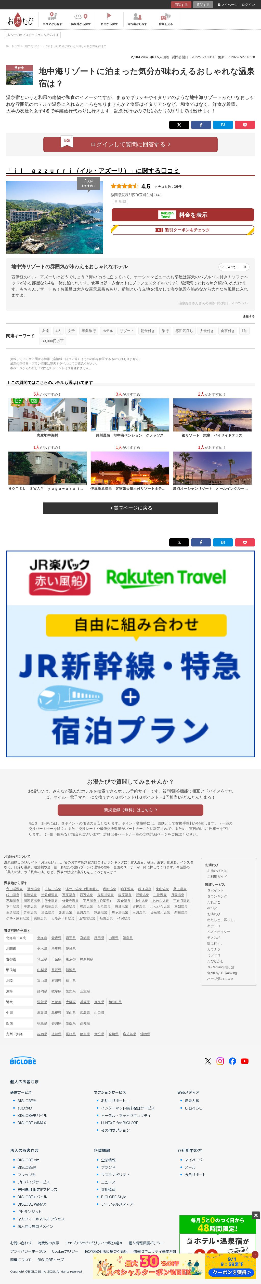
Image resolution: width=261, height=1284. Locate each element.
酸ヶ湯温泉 (120, 912)
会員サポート (195, 1174)
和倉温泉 (123, 901)
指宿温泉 (123, 918)
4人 (58, 331)
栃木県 (42, 948)
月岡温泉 (177, 895)
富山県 (42, 981)
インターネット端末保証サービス (128, 1107)
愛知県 (71, 991)
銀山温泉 (12, 895)
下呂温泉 (12, 906)
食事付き (228, 331)
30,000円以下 (53, 341)
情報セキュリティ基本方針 (155, 1251)
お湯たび (213, 914)
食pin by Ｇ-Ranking (222, 973)
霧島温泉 (100, 912)
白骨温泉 (160, 895)
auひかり (25, 1107)
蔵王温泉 (180, 889)
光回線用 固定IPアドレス (37, 1189)
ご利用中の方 (189, 1150)
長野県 (56, 970)
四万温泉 (86, 895)
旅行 (165, 331)
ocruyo (212, 908)
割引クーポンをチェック (187, 230)
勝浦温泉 (121, 906)
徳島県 (42, 1023)
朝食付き (148, 331)
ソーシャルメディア (117, 1204)
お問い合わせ (21, 1242)
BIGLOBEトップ (51, 1259)
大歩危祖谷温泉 (62, 918)
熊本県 (85, 1034)
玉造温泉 (12, 912)
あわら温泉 (160, 901)
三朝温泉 (181, 906)
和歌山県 (115, 1002)
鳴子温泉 (127, 889)
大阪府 (71, 1002)
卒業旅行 (89, 331)
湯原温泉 (48, 912)
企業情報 (102, 1150)
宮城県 (85, 938)
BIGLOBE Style (113, 1196)
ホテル (107, 331)
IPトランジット (30, 1211)
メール (190, 1167)
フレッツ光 (26, 1174)
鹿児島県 (129, 1034)
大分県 (99, 1034)
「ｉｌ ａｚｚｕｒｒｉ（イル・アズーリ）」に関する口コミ (93, 170)
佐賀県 (56, 1034)
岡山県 (71, 1013)
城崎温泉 (68, 906)
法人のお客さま (24, 1150)
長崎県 (71, 1034)
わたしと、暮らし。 (222, 920)
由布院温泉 (87, 918)
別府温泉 (65, 912)
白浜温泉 (104, 906)
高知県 (85, 1023)
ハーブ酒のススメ (220, 979)
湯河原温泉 (32, 901)
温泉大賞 (192, 1100)
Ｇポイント (215, 890)
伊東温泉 (51, 901)
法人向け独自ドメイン (35, 1226)
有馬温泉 (86, 906)
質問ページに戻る (132, 508)
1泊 (244, 331)
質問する (203, 5)
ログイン (248, 5)
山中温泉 (141, 901)
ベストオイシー (218, 932)
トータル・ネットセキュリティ (126, 1115)
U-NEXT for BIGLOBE (119, 1122)
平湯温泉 (30, 906)
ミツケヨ (213, 955)
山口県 (99, 1013)
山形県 (114, 938)
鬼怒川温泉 (105, 895)
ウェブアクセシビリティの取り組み (93, 1242)
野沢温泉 (142, 895)
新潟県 (71, 970)
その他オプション (115, 1130)
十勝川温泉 (53, 889)
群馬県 (56, 948)
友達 (45, 331)
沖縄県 (145, 1034)
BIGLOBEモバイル (32, 1115)
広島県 (85, 1013)
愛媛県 (71, 1023)
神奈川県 (86, 959)
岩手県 (71, 938)
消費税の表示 (48, 1242)
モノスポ (213, 938)
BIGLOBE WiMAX (32, 1122)
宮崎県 (114, 1034)
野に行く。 (215, 943)
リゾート (127, 331)
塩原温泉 (125, 895)
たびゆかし (215, 961)
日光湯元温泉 (160, 912)
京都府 (56, 1002)
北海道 (42, 938)
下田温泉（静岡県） (98, 901)
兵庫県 (85, 1002)
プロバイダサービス (34, 1182)
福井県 (71, 981)
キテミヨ (213, 926)
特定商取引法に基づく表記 (106, 1251)
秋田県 (99, 938)
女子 (71, 331)
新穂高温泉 (49, 906)
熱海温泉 (106, 918)
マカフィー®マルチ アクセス (41, 1218)
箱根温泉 (181, 912)
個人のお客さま (24, 1081)
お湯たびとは (217, 871)
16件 (178, 186)
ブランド (108, 1167)
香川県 (56, 1023)
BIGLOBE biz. (29, 1159)
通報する (249, 316)
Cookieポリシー (65, 1251)
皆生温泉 (30, 912)
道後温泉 (139, 906)
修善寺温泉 (70, 901)
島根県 (56, 1013)
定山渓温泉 (14, 889)
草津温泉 (30, 895)
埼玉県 (42, 959)
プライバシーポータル (28, 1251)
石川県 (56, 981)
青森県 (56, 938)
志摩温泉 (40, 918)
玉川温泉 (139, 912)
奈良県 (99, 1002)
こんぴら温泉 (160, 906)
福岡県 (42, 1034)
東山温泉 (162, 889)
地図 (122, 201)
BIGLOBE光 (27, 1100)
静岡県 (42, 991)
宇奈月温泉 (181, 901)
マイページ (229, 5)
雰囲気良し (184, 331)
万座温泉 (68, 895)
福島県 (128, 938)
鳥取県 (42, 1013)
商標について (21, 1259)
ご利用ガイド (217, 876)
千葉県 (56, 959)
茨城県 (71, 948)
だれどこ (213, 902)
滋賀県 (42, 1002)
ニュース (108, 1182)
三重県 (85, 991)
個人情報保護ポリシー (146, 1242)
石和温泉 (12, 901)
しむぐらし (194, 1107)
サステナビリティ (115, 1174)
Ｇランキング (217, 896)
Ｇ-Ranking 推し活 (220, 967)
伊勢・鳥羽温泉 (17, 918)
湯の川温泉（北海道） (82, 889)
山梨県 (42, 970)
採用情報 (108, 1189)
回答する (181, 5)
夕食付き (207, 331)
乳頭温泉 (109, 889)
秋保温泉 (144, 889)
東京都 (71, 959)
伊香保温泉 (49, 895)
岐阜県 (56, 991)
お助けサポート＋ (115, 1100)
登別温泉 (33, 889)
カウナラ (213, 949)
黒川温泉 (83, 912)
